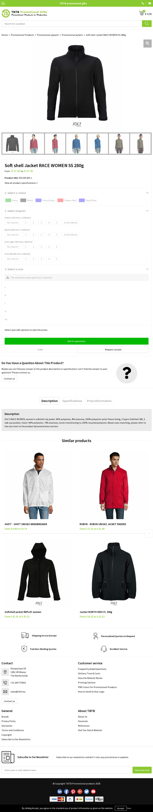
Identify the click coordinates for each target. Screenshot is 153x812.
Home (4, 34)
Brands (5, 716)
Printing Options (86, 682)
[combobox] (71, 23)
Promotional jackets (72, 34)
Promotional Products (22, 34)
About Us (82, 716)
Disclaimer (6, 725)
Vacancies (83, 721)
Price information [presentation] (99, 401)
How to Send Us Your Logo (91, 691)
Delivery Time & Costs (89, 673)
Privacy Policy (8, 721)
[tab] (49, 401)
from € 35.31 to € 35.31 (17, 616)
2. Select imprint (15, 211)
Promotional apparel (48, 34)
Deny (129, 808)
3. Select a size (14, 269)
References (83, 725)
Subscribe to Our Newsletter (15, 739)
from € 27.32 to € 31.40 (92, 528)
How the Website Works (90, 678)
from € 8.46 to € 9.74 (16, 528)
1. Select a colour (15, 193)
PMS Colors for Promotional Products (97, 687)
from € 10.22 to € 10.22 (92, 616)
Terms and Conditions (12, 730)
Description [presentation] (49, 401)
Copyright (6, 734)
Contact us (9, 378)
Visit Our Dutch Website (90, 730)
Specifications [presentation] (72, 401)
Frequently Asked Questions (92, 668)
